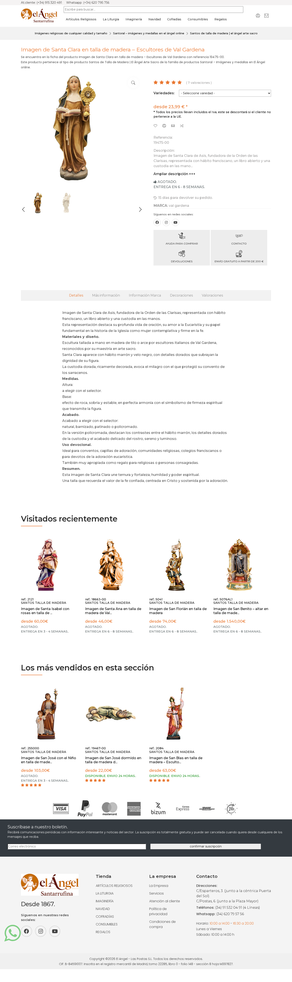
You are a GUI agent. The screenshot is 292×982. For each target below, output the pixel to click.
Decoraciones (181, 295)
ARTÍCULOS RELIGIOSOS (114, 885)
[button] (23, 209)
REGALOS (103, 932)
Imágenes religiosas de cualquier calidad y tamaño (71, 33)
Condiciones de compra (162, 924)
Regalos (220, 19)
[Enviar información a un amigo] (173, 126)
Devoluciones (181, 261)
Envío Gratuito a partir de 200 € (239, 261)
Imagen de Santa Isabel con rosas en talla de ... (45, 611)
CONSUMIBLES (107, 924)
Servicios (156, 893)
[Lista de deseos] (155, 126)
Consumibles (198, 19)
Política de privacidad (158, 911)
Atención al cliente (164, 901)
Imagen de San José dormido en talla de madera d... (113, 760)
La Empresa (158, 885)
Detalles (76, 295)
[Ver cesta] (266, 15)
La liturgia (111, 19)
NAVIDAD (103, 908)
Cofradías (174, 19)
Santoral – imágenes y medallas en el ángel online (148, 33)
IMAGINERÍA (105, 901)
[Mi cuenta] (257, 15)
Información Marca (145, 295)
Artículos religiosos (81, 19)
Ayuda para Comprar (182, 243)
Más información (106, 295)
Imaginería (133, 19)
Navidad (154, 19)
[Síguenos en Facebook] (157, 222)
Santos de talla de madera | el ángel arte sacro (224, 33)
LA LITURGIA (105, 893)
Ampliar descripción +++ (174, 174)
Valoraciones (212, 295)
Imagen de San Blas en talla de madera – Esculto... (175, 760)
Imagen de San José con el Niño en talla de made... (48, 760)
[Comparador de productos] (182, 126)
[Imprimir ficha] (164, 126)
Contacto (239, 243)
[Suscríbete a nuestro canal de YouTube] (175, 222)
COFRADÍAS (105, 916)
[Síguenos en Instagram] (166, 222)
